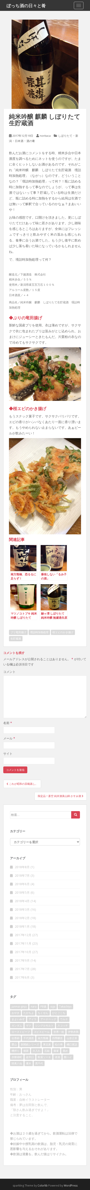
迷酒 (57, 1057)
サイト (7, 753)
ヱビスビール (42, 1032)
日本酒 (19, 141)
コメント (9, 672)
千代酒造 (28, 1038)
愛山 (14, 1044)
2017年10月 (23, 952)
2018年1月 (22, 926)
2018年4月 (22, 901)
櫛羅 (26, 1051)
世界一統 (59, 1032)
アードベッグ (48, 1019)
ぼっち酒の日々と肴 (26, 5)
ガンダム (17, 1025)
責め (65, 1051)
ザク (28, 1025)
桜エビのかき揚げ (62, 632)
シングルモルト (44, 1025)
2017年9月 (22, 960)
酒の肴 (30, 141)
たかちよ (28, 1013)
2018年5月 (22, 892)
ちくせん (43, 1013)
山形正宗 (72, 1038)
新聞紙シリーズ (30, 1044)
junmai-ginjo (19, 1006)
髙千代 (39, 1063)
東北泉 (47, 1044)
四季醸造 (57, 1038)
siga (52, 1006)
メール (9, 738)
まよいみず (18, 1019)
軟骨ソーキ (44, 1057)
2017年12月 (23, 935)
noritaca (45, 136)
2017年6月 (22, 977)
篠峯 (56, 1051)
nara (33, 1006)
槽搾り (15, 1051)
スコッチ (62, 1025)
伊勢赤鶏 (73, 1032)
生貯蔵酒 (15, 638)
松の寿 (59, 1044)
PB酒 (43, 1006)
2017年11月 (23, 943)
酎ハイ (68, 1057)
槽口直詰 (72, 1044)
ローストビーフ (21, 1032)
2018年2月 (22, 918)
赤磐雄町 (17, 1057)
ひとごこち (58, 1013)
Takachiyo (65, 1006)
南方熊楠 (43, 1038)
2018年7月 (22, 875)
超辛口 (30, 1057)
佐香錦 (15, 1038)
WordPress (71, 1185)
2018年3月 (22, 909)
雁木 (28, 1063)
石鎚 (47, 1051)
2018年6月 (22, 884)
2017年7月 (22, 969)
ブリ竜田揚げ (18, 632)
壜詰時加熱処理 (39, 632)
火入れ (36, 1051)
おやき (15, 1013)
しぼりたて (65, 136)
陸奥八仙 (17, 1063)
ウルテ (64, 1019)
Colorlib (43, 1185)
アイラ (32, 1019)
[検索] (75, 815)
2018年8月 (22, 867)
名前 (7, 723)
